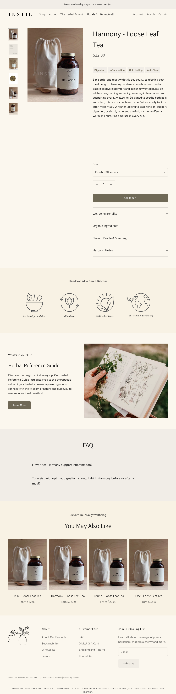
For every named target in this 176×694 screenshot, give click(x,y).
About (53, 14)
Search (46, 656)
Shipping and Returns (92, 650)
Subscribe (128, 663)
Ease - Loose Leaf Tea (148, 596)
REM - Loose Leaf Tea (27, 596)
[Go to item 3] (13, 64)
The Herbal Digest (71, 14)
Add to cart (130, 197)
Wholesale (48, 650)
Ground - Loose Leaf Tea (108, 596)
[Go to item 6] (13, 108)
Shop (42, 14)
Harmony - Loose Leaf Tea (68, 596)
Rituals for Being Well (100, 14)
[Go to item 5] (13, 93)
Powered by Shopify (71, 677)
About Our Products (54, 637)
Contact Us (85, 656)
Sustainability (50, 643)
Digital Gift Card (89, 643)
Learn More (19, 405)
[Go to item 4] (13, 78)
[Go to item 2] (13, 49)
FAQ (81, 637)
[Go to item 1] (13, 34)
